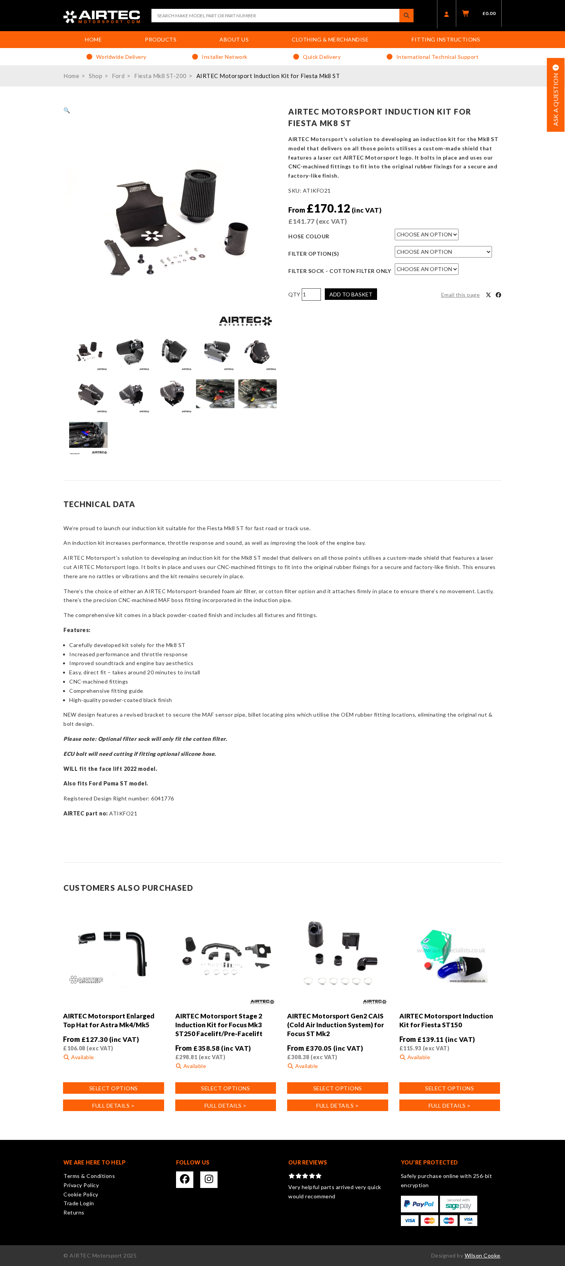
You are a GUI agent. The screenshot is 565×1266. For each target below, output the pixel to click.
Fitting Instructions (446, 39)
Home (93, 39)
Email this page (460, 294)
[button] (66, 110)
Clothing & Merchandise (330, 39)
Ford (118, 75)
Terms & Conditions (89, 1176)
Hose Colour (308, 236)
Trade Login (78, 1203)
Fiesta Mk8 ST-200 (160, 75)
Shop (95, 75)
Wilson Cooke (482, 1255)
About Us (234, 39)
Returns (74, 1212)
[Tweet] (488, 294)
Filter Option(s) (313, 253)
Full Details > (113, 1105)
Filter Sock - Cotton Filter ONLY (339, 271)
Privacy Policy (81, 1185)
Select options (113, 1088)
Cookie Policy (80, 1194)
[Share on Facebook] (498, 294)
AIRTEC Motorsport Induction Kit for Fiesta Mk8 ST (268, 75)
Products (160, 39)
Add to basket (350, 294)
